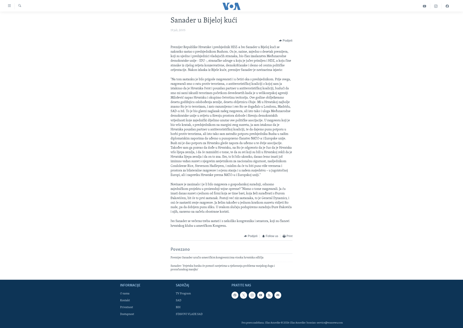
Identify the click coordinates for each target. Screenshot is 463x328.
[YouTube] (424, 6)
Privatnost (126, 307)
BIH (178, 307)
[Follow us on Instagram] (252, 295)
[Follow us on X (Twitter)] (243, 295)
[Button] (285, 40)
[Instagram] (436, 6)
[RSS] (269, 295)
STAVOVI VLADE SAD (189, 314)
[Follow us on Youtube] (260, 295)
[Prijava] (277, 295)
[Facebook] (447, 6)
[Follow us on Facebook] (235, 295)
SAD (178, 300)
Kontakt (125, 300)
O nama (124, 293)
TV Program (183, 293)
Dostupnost (127, 314)
